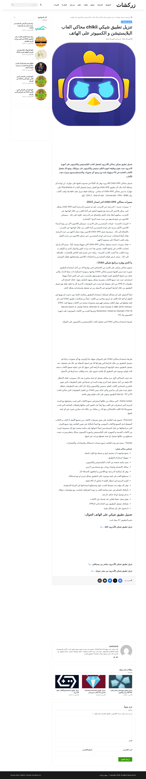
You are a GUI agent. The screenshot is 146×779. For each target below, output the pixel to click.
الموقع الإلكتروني (87, 750)
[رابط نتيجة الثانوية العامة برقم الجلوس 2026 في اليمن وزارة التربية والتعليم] (41, 41)
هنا (101, 527)
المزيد (57, 5)
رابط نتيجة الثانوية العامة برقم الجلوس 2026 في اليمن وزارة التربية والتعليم (24, 39)
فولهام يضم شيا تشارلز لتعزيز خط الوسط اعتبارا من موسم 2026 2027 (24, 65)
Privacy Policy (14, 775)
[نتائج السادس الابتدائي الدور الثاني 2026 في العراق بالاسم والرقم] (41, 94)
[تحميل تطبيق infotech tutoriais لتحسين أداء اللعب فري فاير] (93, 681)
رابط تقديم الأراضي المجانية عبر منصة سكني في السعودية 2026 (23, 25)
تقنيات (86, 5)
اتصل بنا (64, 5)
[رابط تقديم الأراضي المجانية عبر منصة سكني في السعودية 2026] (41, 28)
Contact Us (30, 775)
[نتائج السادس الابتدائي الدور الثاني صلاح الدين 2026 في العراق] (41, 81)
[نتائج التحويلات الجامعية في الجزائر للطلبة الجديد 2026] (41, 55)
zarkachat (113, 646)
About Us (38, 775)
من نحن (72, 5)
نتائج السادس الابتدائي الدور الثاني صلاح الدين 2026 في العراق (24, 79)
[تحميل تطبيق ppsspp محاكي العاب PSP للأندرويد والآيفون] (120, 681)
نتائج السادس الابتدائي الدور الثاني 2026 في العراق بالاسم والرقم (24, 92)
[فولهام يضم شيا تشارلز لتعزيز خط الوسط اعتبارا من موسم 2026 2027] (41, 68)
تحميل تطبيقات (119, 17)
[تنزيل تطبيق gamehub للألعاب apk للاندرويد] (67, 681)
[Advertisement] (93, 144)
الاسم (130, 740)
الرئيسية (108, 5)
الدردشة (100, 5)
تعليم (79, 5)
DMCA (23, 775)
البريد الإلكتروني (127, 750)
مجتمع (92, 5)
